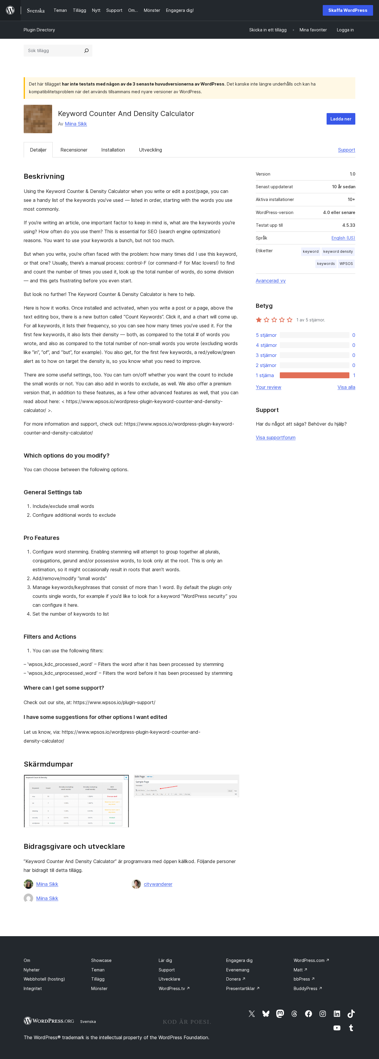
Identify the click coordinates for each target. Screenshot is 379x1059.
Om (27, 960)
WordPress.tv (174, 988)
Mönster (99, 988)
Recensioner (73, 150)
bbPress (304, 978)
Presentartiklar (243, 988)
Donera (236, 978)
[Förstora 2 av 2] (231, 783)
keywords (326, 263)
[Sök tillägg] (86, 51)
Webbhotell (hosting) (44, 978)
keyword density (338, 251)
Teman (98, 969)
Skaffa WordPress (347, 10)
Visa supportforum (276, 437)
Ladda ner (340, 118)
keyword (311, 251)
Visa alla (346, 387)
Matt (301, 969)
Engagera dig (239, 960)
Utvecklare (169, 978)
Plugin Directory (39, 29)
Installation (113, 150)
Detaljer (38, 150)
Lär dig (165, 960)
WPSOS (346, 263)
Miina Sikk (76, 124)
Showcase (101, 960)
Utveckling (150, 150)
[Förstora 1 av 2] (121, 783)
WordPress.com (312, 960)
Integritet (33, 988)
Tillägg (98, 978)
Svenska (88, 1021)
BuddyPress (308, 988)
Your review (268, 387)
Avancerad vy (271, 281)
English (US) (343, 237)
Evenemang (237, 969)
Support (346, 150)
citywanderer (158, 884)
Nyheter (32, 969)
